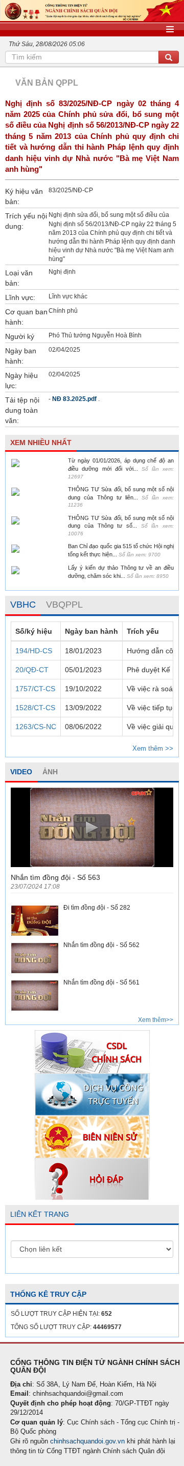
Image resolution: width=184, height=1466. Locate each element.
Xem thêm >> (152, 748)
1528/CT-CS (35, 708)
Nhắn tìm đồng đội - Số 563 (55, 877)
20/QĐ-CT (32, 670)
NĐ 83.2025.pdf (74, 399)
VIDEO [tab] (21, 772)
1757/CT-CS (35, 689)
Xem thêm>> (155, 1019)
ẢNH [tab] (50, 772)
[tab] (23, 605)
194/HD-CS (33, 651)
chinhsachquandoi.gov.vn (87, 1441)
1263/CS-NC (35, 726)
